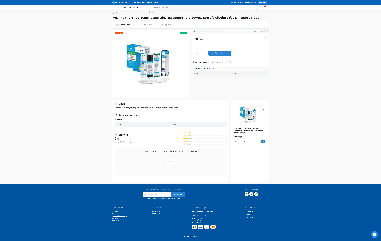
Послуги (149, 2)
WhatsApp (250, 217)
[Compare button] (265, 38)
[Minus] (195, 53)
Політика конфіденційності (163, 198)
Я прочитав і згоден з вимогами (165, 198)
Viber (248, 214)
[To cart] (263, 141)
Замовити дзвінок (250, 2)
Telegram (250, 211)
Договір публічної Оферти (119, 216)
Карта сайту (115, 218)
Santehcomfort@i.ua (199, 215)
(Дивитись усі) (210, 68)
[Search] (231, 8)
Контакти (156, 2)
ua (262, 2)
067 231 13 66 (156, 214)
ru (265, 2)
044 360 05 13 (156, 211)
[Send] (230, 62)
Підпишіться (178, 194)
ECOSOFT (218, 31)
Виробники (115, 220)
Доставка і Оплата (139, 2)
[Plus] (204, 53)
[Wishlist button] (260, 38)
